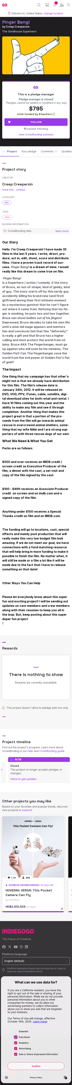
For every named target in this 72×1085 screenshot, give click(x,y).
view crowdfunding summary (36, 134)
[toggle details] (63, 910)
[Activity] (54, 5)
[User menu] (61, 5)
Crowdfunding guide (51, 751)
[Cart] (47, 5)
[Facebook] (4, 947)
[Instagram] (21, 947)
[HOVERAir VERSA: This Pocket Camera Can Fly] (33, 847)
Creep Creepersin (18, 26)
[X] (9, 947)
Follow (36, 122)
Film (7, 202)
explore (27, 810)
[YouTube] (16, 947)
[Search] (39, 5)
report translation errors (30, 971)
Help (30, 751)
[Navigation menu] (68, 5)
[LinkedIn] (26, 947)
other (7, 217)
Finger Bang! (16, 22)
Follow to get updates (23, 778)
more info (8, 189)
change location (53, 13)
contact (20, 189)
